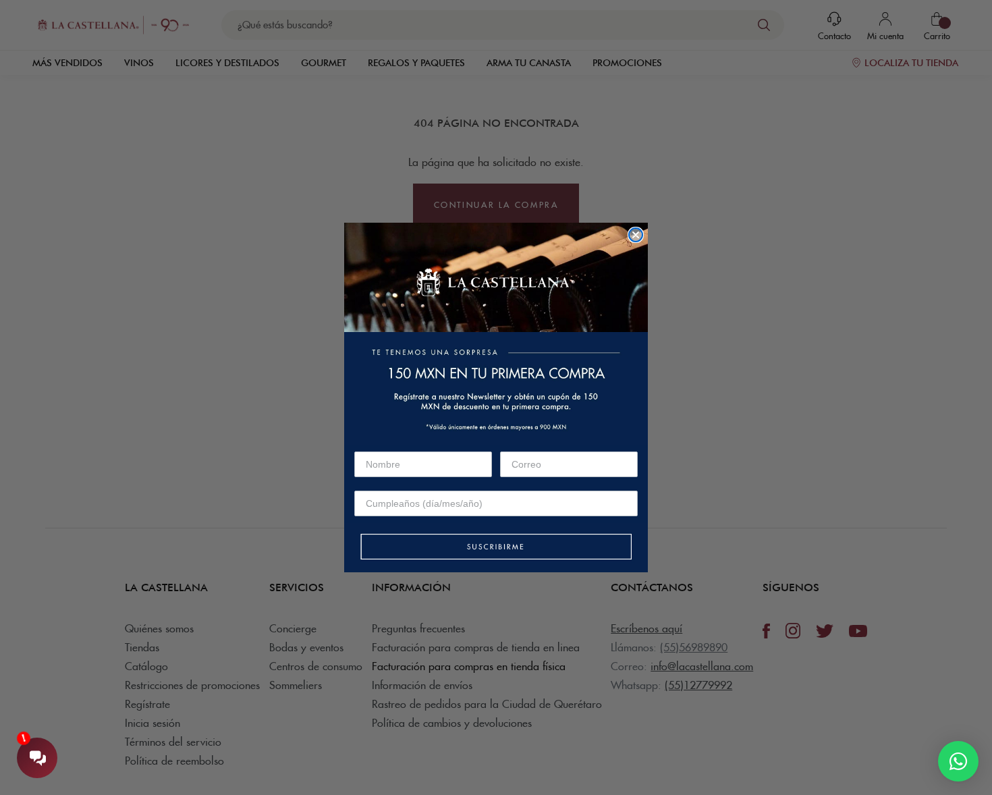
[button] (496, 547)
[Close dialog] (635, 235)
